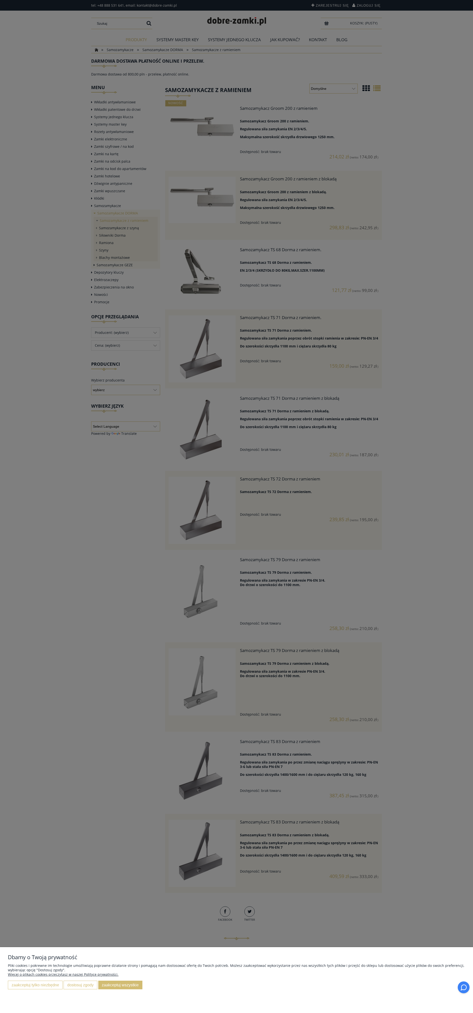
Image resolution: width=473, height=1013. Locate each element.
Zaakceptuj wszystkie (120, 985)
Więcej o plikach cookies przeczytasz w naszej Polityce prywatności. (63, 974)
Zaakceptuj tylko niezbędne (35, 985)
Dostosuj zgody (80, 985)
